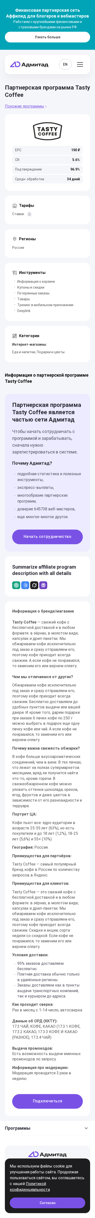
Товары (23, 299)
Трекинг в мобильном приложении (45, 305)
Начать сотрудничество (47, 536)
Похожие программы (24, 106)
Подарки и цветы (51, 352)
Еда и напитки (23, 352)
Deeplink (23, 311)
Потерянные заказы (33, 293)
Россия (18, 248)
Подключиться (47, 1101)
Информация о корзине (36, 281)
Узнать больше (47, 37)
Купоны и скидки (30, 287)
